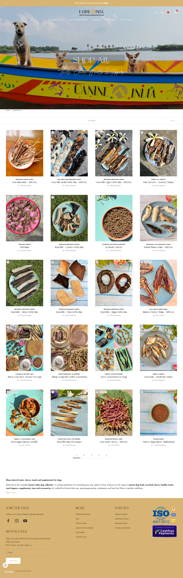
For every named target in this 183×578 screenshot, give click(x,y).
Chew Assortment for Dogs (114, 377)
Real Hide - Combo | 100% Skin (69, 247)
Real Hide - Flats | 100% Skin (69, 312)
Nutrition (111, 20)
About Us (97, 20)
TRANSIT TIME (81, 523)
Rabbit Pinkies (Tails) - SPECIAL (158, 247)
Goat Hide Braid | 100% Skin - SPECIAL (69, 182)
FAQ (77, 519)
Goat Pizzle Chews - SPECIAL (114, 442)
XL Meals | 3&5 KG (113, 247)
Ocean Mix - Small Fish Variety (158, 377)
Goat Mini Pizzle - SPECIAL (24, 182)
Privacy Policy (121, 514)
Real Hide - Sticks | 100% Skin (24, 312)
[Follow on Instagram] (16, 521)
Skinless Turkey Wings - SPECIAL (158, 312)
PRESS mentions (83, 514)
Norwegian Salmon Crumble (24, 442)
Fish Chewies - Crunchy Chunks (158, 182)
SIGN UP (13, 560)
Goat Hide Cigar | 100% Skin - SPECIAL (114, 182)
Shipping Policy (122, 519)
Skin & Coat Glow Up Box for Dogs (24, 377)
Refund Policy (121, 523)
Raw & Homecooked (78, 20)
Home (8, 110)
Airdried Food (57, 20)
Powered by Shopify (25, 571)
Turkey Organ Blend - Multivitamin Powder (158, 442)
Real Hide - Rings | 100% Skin (114, 312)
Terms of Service (122, 528)
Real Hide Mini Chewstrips (69, 442)
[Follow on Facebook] (8, 521)
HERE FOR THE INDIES (84, 528)
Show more (11, 492)
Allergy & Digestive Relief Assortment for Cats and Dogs (69, 377)
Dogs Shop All (17, 110)
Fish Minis (24, 247)
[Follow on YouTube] (25, 521)
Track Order (127, 20)
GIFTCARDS (80, 532)
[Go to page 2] (106, 455)
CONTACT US (81, 537)
